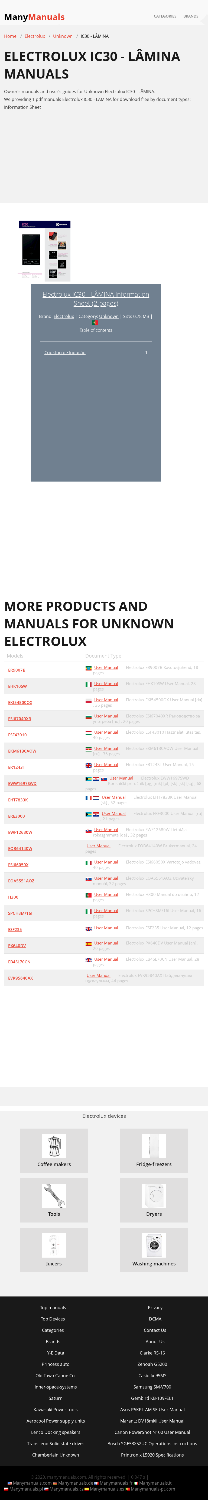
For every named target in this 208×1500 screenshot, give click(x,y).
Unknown (109, 316)
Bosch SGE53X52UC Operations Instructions (152, 1444)
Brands (191, 16)
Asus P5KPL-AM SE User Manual (152, 1410)
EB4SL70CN (19, 961)
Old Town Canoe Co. (55, 1376)
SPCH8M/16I (20, 913)
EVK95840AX (20, 978)
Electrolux (64, 316)
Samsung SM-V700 (152, 1387)
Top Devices (53, 1319)
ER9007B (16, 670)
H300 (13, 897)
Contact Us (155, 1330)
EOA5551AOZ (21, 880)
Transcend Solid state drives (55, 1444)
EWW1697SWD (22, 783)
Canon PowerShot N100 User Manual (152, 1432)
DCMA (155, 1319)
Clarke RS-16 (152, 1353)
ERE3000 (16, 816)
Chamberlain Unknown (55, 1455)
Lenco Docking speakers (55, 1432)
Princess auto (56, 1364)
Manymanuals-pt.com (153, 1489)
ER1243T (16, 767)
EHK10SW (17, 686)
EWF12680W (20, 832)
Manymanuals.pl (26, 1489)
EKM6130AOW (22, 751)
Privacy (155, 1308)
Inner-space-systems (56, 1387)
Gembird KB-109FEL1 (152, 1398)
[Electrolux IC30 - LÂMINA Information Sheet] (45, 251)
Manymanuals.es (107, 1489)
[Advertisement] (104, 159)
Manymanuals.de (75, 1483)
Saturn (56, 1398)
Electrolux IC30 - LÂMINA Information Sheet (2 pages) (96, 298)
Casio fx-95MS (152, 1376)
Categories (165, 16)
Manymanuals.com (32, 1483)
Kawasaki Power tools (56, 1410)
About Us (155, 1342)
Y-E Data (55, 1353)
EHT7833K (18, 800)
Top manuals (53, 1308)
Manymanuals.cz (66, 1489)
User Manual (106, 667)
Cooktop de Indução (65, 352)
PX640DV (17, 945)
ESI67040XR (19, 718)
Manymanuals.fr (116, 1483)
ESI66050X (18, 864)
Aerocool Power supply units (56, 1421)
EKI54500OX (20, 702)
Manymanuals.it (155, 1483)
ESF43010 (17, 734)
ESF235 (15, 929)
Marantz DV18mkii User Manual (152, 1421)
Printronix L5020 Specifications (152, 1455)
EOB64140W (20, 848)
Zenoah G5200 (152, 1364)
